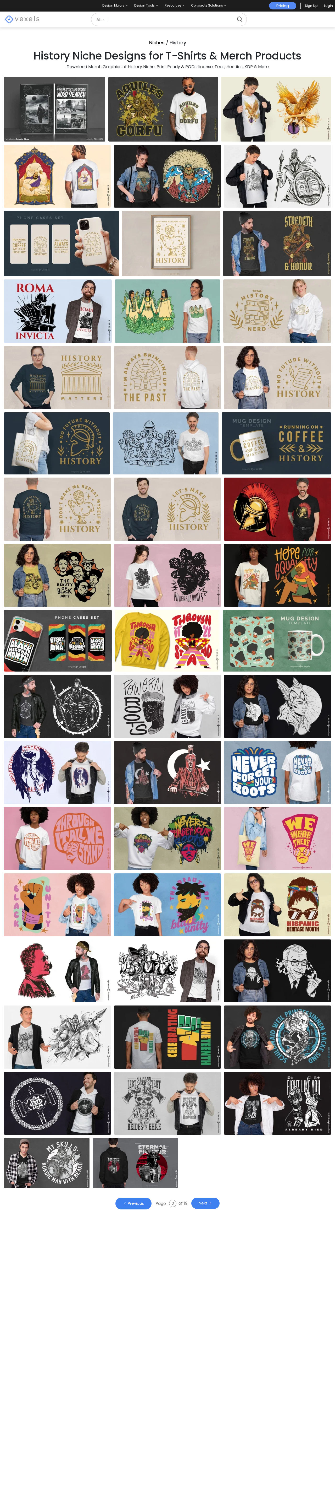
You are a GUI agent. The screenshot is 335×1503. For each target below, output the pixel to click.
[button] (311, 5)
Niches (157, 43)
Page (161, 1204)
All (99, 19)
